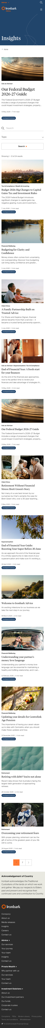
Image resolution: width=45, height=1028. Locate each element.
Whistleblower (25, 1019)
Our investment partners (13, 997)
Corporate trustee (10, 1005)
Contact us (6, 934)
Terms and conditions (10, 1019)
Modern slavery (24, 1016)
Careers (5, 930)
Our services (7, 944)
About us (6, 918)
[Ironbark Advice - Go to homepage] (9, 10)
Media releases (8, 922)
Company (6, 914)
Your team (6, 952)
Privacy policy (37, 1016)
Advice (5, 940)
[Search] (41, 2)
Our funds (6, 1001)
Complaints (6, 1016)
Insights (5, 926)
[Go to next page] (29, 862)
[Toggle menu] (41, 9)
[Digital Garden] (3, 1023)
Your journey (7, 948)
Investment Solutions (11, 989)
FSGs (14, 1016)
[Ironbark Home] (14, 907)
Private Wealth (8, 966)
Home (6, 49)
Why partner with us (10, 970)
